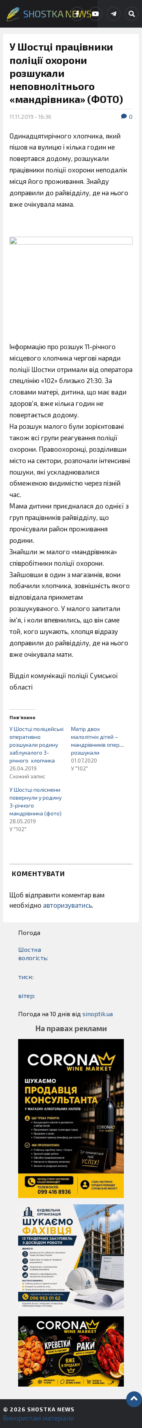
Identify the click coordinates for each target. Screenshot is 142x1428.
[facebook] (77, 14)
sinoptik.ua (97, 1013)
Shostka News (51, 1409)
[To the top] (134, 1399)
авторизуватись (67, 905)
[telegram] (113, 14)
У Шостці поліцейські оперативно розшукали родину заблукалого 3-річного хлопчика (36, 744)
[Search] (132, 14)
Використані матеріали (38, 1418)
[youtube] (95, 14)
